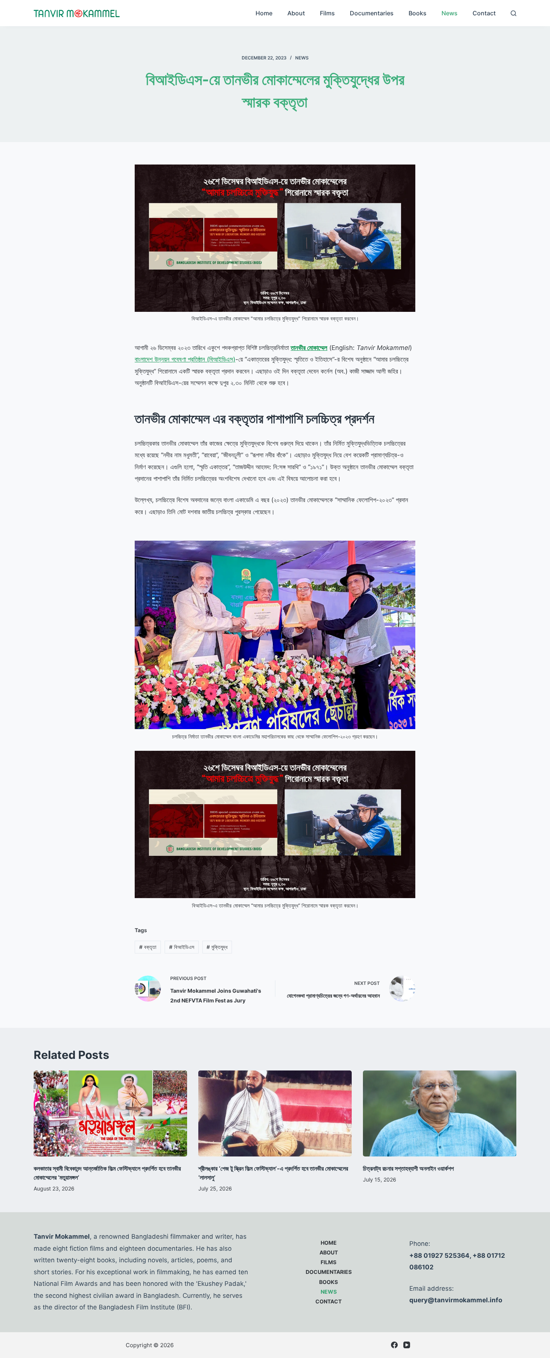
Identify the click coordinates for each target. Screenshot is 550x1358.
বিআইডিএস (181, 947)
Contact (484, 13)
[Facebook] (394, 1345)
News (449, 13)
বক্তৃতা (147, 947)
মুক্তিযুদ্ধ (217, 947)
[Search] (513, 13)
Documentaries (372, 13)
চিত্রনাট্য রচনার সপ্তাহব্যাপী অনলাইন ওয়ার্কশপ (408, 1168)
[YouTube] (406, 1345)
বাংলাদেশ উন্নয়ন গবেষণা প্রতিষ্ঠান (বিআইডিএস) (185, 359)
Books (418, 13)
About (296, 13)
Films (327, 13)
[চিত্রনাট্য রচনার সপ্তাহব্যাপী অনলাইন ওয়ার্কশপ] (439, 1113)
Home (264, 13)
